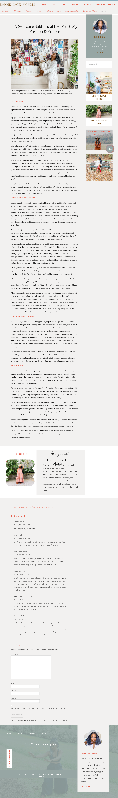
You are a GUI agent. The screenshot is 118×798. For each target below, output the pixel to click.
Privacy (56, 774)
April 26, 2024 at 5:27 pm (22, 574)
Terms (62, 774)
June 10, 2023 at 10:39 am (22, 538)
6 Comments (18, 516)
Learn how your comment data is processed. (53, 720)
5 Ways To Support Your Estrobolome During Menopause (30, 507)
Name (13, 683)
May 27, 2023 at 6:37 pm (22, 525)
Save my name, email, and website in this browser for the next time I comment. (38, 708)
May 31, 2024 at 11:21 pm (22, 599)
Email (13, 690)
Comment (14, 654)
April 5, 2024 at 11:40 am (22, 555)
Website (14, 698)
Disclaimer (41, 776)
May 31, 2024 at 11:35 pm (22, 619)
